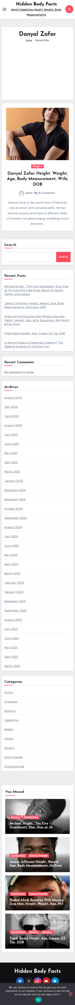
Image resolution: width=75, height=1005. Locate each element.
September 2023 (15, 610)
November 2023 (15, 601)
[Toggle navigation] (4, 9)
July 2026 (11, 407)
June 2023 (11, 638)
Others (8, 738)
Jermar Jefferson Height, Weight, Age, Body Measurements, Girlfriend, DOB (37, 865)
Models (9, 729)
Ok (38, 999)
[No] (70, 994)
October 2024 (13, 508)
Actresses (11, 701)
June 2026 (11, 416)
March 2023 (12, 666)
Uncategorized (14, 766)
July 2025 (11, 434)
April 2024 (11, 564)
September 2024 (15, 518)
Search (10, 245)
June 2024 (11, 545)
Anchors (10, 711)
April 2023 (11, 657)
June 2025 (11, 444)
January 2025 (13, 481)
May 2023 (10, 647)
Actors (8, 692)
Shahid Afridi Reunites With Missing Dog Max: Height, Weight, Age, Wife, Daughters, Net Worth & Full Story (36, 320)
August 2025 (13, 425)
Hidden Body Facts (36, 4)
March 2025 (12, 471)
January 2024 (13, 592)
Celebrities (11, 720)
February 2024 (14, 582)
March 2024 (12, 573)
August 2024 (13, 527)
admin (29, 193)
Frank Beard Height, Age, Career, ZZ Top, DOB (34, 333)
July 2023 (11, 629)
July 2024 (11, 536)
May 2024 (11, 555)
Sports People (13, 757)
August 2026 (13, 397)
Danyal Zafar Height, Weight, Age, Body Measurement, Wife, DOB (37, 179)
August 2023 (13, 620)
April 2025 (11, 462)
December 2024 (15, 490)
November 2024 (15, 499)
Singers (37, 166)
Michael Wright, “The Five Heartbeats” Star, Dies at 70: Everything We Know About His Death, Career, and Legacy (36, 290)
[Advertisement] (38, 68)
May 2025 (10, 453)
